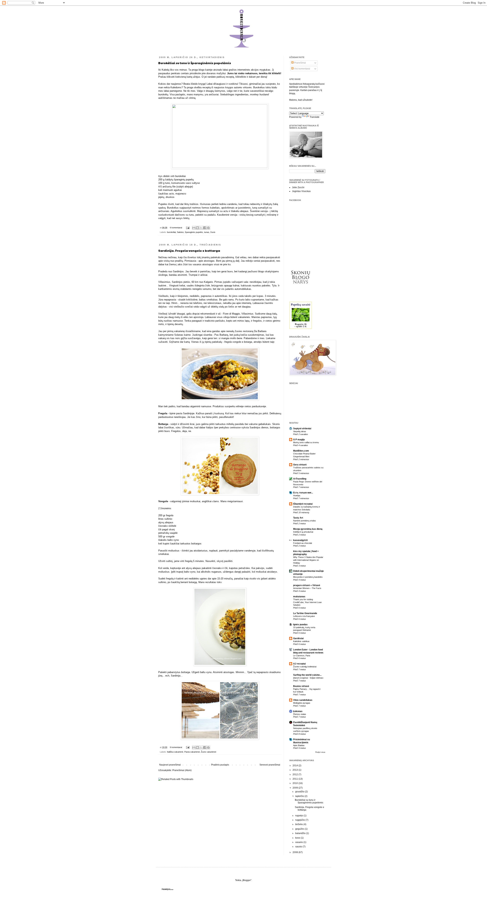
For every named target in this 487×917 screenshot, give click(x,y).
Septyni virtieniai (302, 428)
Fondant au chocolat (302, 543)
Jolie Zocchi (298, 187)
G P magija (299, 439)
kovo (298, 838)
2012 (295, 774)
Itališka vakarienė (175, 752)
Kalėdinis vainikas (301, 641)
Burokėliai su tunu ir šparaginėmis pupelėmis (194, 63)
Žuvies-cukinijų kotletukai (304, 666)
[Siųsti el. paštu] (194, 228)
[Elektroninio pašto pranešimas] (187, 227)
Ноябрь (296, 495)
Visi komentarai (302, 68)
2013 (295, 770)
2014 (295, 765)
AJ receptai (299, 663)
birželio (299, 824)
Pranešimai (300, 62)
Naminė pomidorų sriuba (304, 520)
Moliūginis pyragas (301, 703)
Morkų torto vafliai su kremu (306, 442)
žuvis (212, 232)
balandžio (300, 833)
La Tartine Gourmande (305, 613)
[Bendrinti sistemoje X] (201, 228)
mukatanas (299, 596)
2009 (295, 787)
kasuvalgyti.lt (300, 540)
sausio (299, 846)
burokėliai (171, 232)
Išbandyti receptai (303, 504)
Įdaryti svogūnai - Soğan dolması (308, 678)
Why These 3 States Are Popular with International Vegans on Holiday (308, 560)
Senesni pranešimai (269, 764)
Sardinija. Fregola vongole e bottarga (189, 250)
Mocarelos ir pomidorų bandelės (308, 577)
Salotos (180, 232)
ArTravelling (299, 478)
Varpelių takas (299, 431)
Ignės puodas (300, 624)
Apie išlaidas (299, 745)
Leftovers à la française (304, 616)
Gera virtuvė (300, 464)
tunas (206, 232)
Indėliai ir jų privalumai (303, 532)
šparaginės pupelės (194, 232)
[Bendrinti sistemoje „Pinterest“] (208, 228)
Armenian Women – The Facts (307, 588)
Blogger (247, 880)
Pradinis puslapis (220, 764)
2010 (295, 783)
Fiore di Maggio (231, 313)
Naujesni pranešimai (170, 764)
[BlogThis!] (197, 228)
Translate (314, 117)
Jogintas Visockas (301, 191)
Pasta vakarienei (192, 752)
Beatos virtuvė (301, 686)
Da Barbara (260, 331)
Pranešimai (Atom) (182, 770)
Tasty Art (298, 517)
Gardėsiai (298, 638)
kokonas (297, 711)
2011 (295, 779)
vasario (299, 842)
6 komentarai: (176, 227)
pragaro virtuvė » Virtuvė (306, 585)
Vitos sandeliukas (302, 700)
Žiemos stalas (299, 714)
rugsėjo (299, 815)
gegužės (300, 829)
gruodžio (300, 791)
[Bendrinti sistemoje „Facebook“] (205, 228)
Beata (186, 83)
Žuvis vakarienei (208, 752)
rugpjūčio (300, 820)
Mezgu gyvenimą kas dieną (307, 529)
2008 (295, 852)
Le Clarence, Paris (301, 655)
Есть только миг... (303, 492)
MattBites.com (301, 450)
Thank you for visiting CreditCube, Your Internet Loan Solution (307, 602)
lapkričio (300, 796)
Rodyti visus (320, 752)
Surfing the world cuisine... (307, 675)
